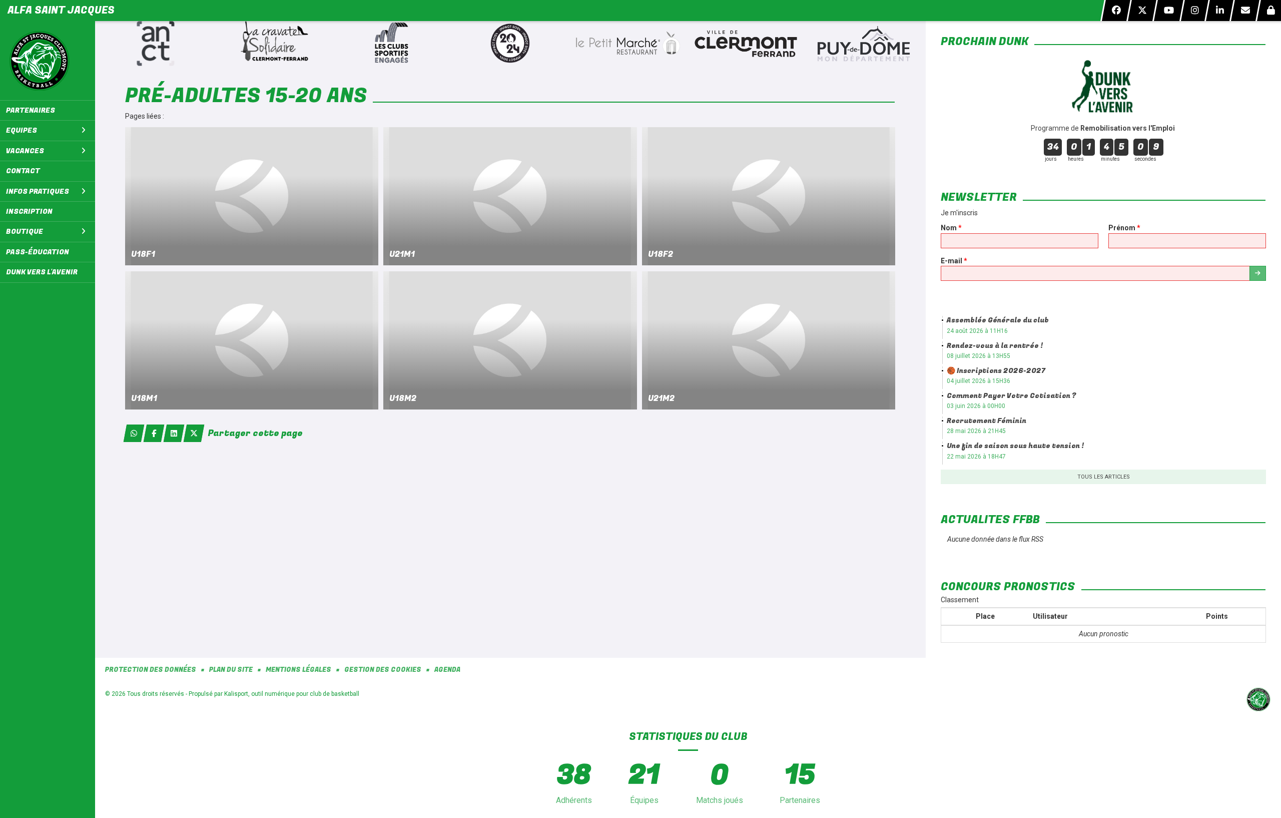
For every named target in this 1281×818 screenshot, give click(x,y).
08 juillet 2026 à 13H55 (978, 355)
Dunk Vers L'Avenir (42, 272)
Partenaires (30, 110)
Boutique (24, 231)
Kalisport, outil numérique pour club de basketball (291, 693)
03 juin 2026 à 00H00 (976, 406)
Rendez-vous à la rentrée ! (995, 345)
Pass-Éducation (37, 252)
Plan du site (231, 669)
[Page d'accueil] (48, 61)
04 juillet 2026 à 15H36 (978, 380)
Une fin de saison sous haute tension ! (1015, 446)
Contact (23, 171)
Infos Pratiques (37, 191)
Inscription (29, 211)
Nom (951, 228)
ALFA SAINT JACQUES (61, 10)
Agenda (447, 669)
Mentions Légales (298, 669)
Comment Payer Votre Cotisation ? (1011, 395)
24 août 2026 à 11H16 (977, 330)
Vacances (25, 151)
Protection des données (150, 669)
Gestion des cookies (382, 669)
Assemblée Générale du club (998, 320)
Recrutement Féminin (986, 421)
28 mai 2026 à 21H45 (976, 431)
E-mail (954, 261)
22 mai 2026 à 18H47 (976, 456)
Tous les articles (1103, 477)
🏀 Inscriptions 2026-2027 (996, 370)
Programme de (1103, 128)
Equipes (21, 130)
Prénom (1124, 228)
